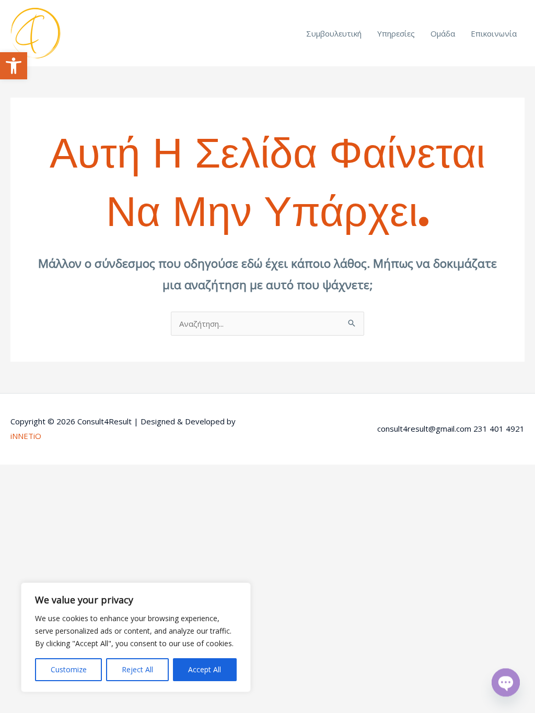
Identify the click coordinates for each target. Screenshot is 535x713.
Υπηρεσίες (396, 33)
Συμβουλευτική (334, 33)
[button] (13, 65)
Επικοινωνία (494, 33)
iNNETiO (25, 436)
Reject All (137, 669)
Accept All (204, 669)
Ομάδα (443, 33)
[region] (136, 637)
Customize (69, 669)
